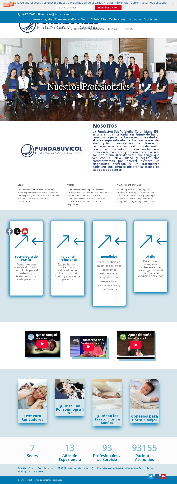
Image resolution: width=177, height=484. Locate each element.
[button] (88, 5)
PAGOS (129, 29)
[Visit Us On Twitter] (151, 479)
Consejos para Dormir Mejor (71, 19)
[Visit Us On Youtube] (163, 479)
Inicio (77, 20)
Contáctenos (151, 19)
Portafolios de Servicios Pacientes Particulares (125, 468)
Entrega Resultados (97, 20)
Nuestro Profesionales (126, 20)
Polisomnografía (42, 19)
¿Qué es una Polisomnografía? (70, 409)
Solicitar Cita (98, 19)
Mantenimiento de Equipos (125, 19)
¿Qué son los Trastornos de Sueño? (107, 419)
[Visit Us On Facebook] (157, 479)
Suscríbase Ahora (108, 7)
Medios (112, 29)
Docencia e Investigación (89, 29)
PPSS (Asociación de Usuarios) (75, 468)
